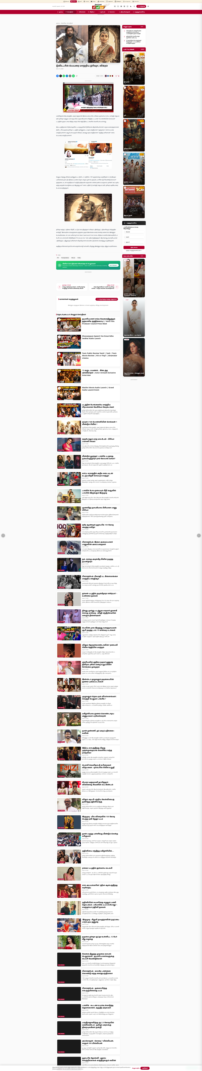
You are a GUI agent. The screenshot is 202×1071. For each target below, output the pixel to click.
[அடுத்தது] (199, 535)
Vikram (73, 257)
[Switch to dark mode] (130, 6)
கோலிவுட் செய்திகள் (67, 23)
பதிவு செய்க (134, 247)
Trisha (79, 257)
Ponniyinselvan (65, 257)
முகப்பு (58, 23)
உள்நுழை (142, 6)
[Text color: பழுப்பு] (110, 76)
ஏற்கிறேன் (145, 1068)
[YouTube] (121, 6)
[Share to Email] (70, 76)
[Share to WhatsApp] (63, 76)
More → (142, 26)
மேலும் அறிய (136, 1068)
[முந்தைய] (3, 535)
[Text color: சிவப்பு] (112, 76)
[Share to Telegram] (67, 76)
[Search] (134, 6)
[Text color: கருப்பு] (106, 76)
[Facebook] (115, 6)
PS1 (58, 257)
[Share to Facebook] (57, 76)
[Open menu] (148, 6)
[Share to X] (60, 76)
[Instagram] (124, 6)
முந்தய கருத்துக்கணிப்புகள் (133, 250)
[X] (118, 6)
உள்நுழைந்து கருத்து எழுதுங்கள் (107, 299)
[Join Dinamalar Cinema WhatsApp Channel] (127, 6)
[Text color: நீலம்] (108, 76)
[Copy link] (76, 76)
